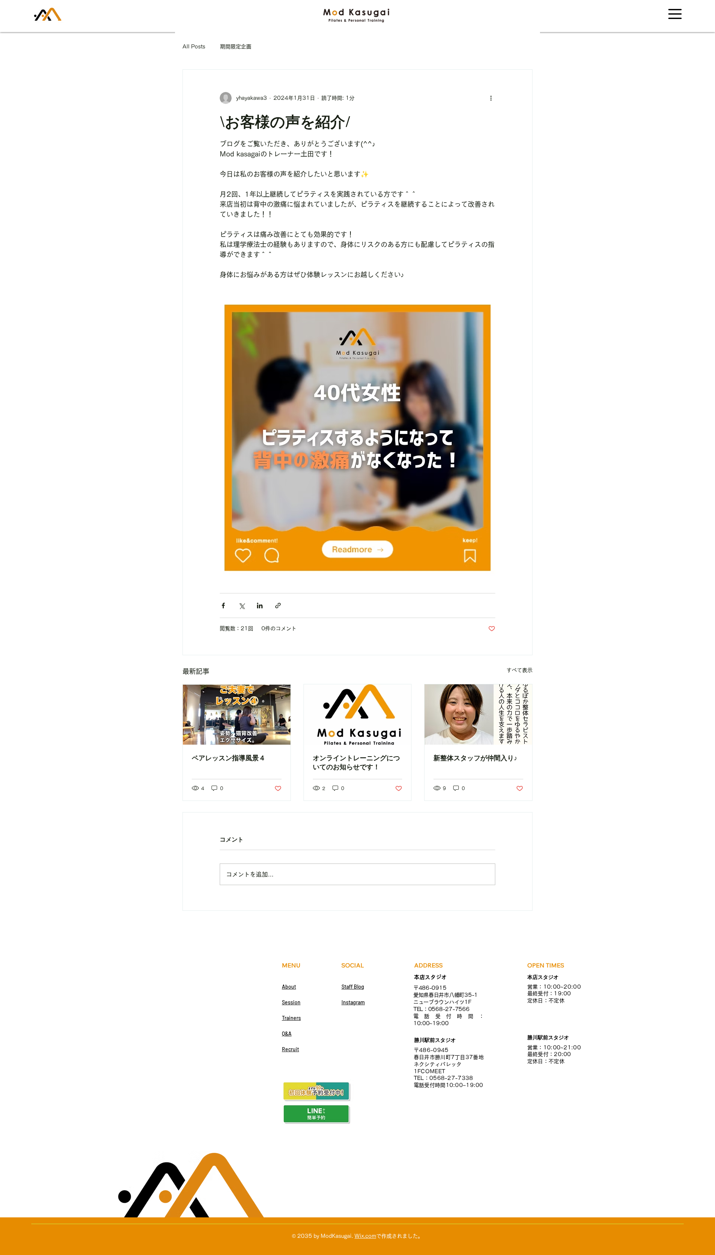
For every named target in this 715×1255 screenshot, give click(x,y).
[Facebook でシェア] (223, 605)
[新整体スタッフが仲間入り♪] (478, 714)
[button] (675, 14)
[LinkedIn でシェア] (259, 605)
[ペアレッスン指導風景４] (236, 714)
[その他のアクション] (490, 98)
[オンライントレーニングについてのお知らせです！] (357, 714)
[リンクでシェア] (278, 605)
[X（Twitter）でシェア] (241, 605)
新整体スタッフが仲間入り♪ (475, 758)
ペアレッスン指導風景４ (229, 758)
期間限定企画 (235, 46)
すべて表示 (519, 670)
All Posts (193, 46)
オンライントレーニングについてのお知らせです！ (356, 762)
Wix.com (365, 1236)
